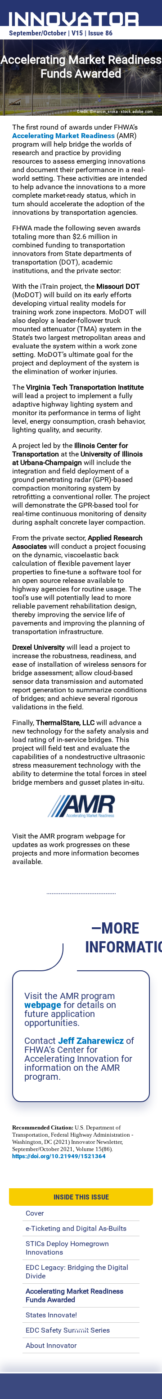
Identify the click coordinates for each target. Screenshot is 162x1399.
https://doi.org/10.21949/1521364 (59, 1156)
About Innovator (51, 1345)
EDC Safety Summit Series (68, 1330)
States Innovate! (51, 1315)
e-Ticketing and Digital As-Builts (76, 1228)
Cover (35, 1213)
